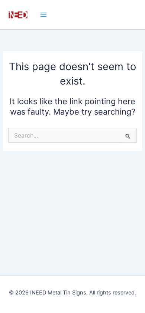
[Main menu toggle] (43, 14)
